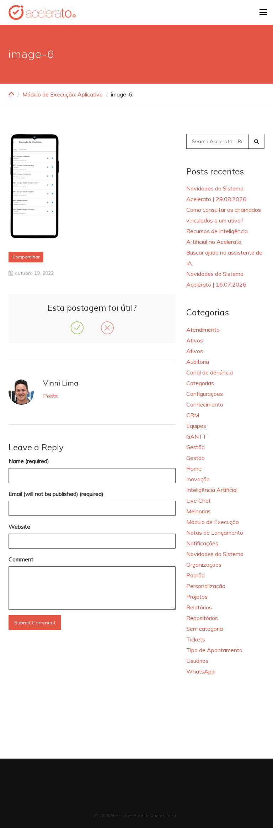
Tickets (195, 639)
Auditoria (197, 361)
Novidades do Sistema (214, 553)
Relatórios (199, 607)
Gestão (195, 447)
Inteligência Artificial (211, 489)
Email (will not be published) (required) (56, 493)
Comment (21, 559)
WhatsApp (200, 671)
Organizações (203, 564)
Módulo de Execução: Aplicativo (62, 94)
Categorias (200, 383)
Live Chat (198, 500)
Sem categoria (204, 628)
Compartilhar (25, 257)
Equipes (196, 425)
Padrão (195, 575)
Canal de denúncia (209, 372)
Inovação (198, 479)
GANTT (196, 436)
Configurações (204, 393)
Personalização (205, 585)
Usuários (197, 660)
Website (19, 526)
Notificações (202, 543)
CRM (192, 415)
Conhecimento (204, 404)
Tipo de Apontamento (214, 650)
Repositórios (202, 618)
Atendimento (203, 329)
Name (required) (29, 461)
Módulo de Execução (212, 521)
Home (194, 468)
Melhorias (198, 511)
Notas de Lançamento (214, 532)
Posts (50, 395)
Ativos (194, 340)
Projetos (197, 596)
